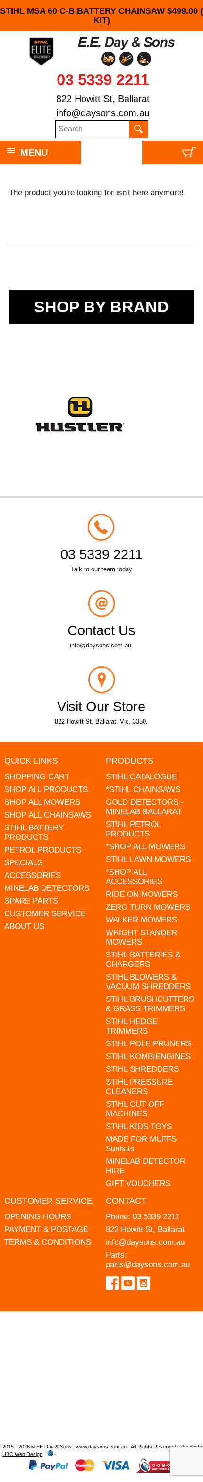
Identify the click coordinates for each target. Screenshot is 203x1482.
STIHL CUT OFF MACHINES (135, 1109)
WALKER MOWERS (141, 919)
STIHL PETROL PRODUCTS (133, 829)
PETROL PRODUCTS (42, 849)
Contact (126, 1201)
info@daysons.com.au (103, 113)
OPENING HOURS (37, 1216)
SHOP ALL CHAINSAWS (47, 814)
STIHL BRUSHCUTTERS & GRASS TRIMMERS (150, 1004)
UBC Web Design (22, 1454)
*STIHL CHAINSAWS (143, 789)
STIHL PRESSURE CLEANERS (139, 1086)
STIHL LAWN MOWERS (148, 859)
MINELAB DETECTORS (46, 888)
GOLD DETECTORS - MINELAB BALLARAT (145, 807)
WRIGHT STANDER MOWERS (141, 937)
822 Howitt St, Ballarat (103, 99)
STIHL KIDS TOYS (139, 1126)
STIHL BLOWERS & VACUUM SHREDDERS (148, 982)
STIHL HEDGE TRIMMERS (132, 1026)
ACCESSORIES (32, 875)
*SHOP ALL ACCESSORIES (134, 877)
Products (129, 761)
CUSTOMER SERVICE (45, 913)
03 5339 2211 (103, 79)
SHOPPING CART (36, 776)
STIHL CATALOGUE (141, 776)
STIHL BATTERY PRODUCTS (34, 832)
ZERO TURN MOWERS (148, 907)
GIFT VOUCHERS (138, 1183)
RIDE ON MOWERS (142, 894)
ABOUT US (24, 926)
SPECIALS (23, 862)
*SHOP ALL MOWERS (145, 846)
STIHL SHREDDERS (142, 1069)
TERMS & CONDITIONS (47, 1242)
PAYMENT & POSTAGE (46, 1229)
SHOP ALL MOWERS (42, 802)
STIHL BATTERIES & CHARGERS (143, 959)
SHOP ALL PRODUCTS (46, 789)
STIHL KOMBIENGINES (148, 1056)
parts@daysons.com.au (148, 1264)
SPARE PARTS (31, 900)
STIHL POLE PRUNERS (148, 1043)
